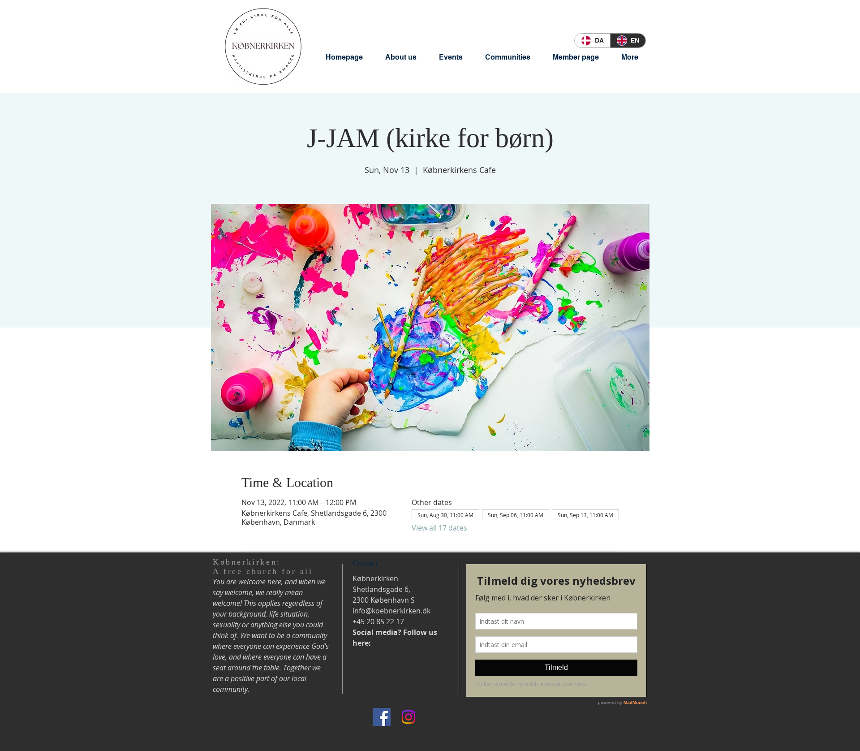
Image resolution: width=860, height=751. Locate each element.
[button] (401, 57)
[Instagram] (408, 717)
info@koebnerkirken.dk (391, 611)
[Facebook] (382, 717)
